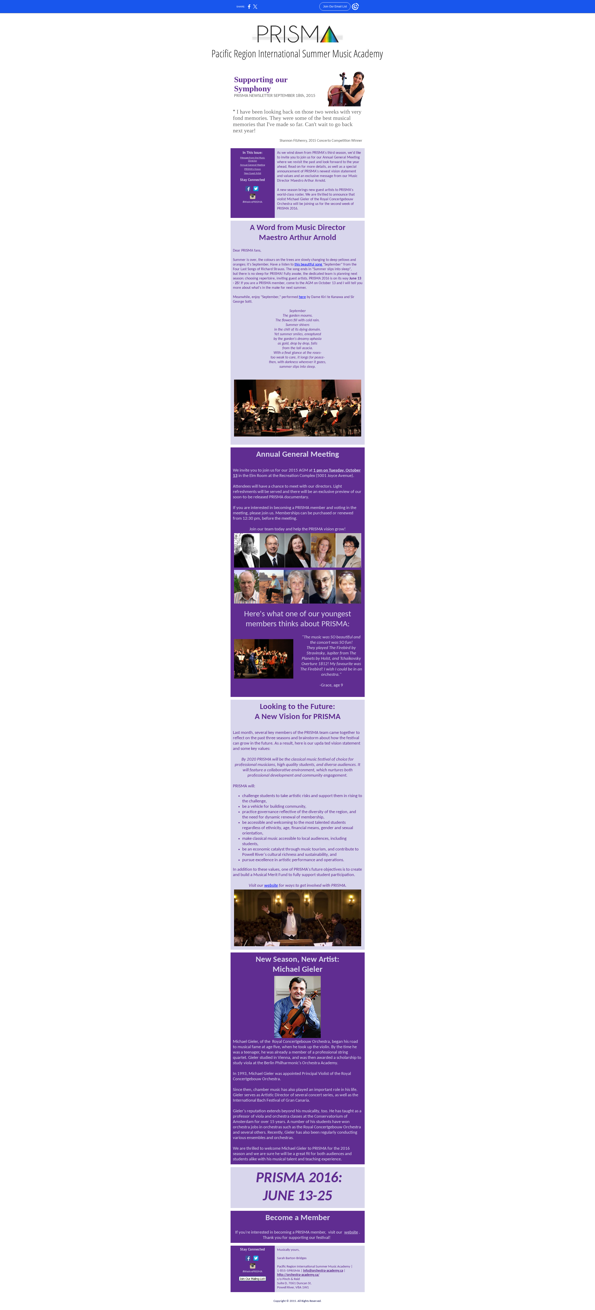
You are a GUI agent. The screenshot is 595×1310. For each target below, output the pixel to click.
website (271, 885)
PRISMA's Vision (252, 169)
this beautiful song (308, 264)
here (302, 297)
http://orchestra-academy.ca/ (298, 1275)
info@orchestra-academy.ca (323, 1271)
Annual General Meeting (252, 165)
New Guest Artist (252, 173)
